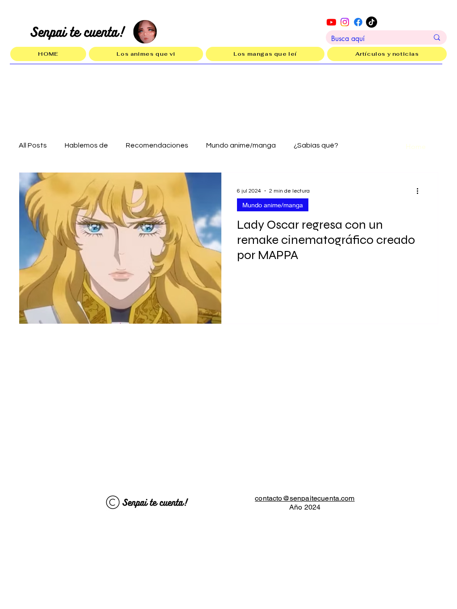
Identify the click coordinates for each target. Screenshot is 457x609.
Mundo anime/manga (241, 145)
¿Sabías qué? (316, 145)
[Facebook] (358, 22)
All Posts (33, 145)
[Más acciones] (420, 190)
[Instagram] (344, 22)
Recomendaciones (157, 145)
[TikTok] (371, 22)
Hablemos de (86, 145)
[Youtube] (331, 22)
